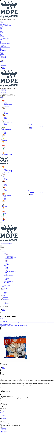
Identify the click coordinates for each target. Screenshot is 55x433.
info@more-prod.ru (3, 65)
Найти (1, 427)
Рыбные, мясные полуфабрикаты (27, 322)
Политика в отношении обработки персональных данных (9, 424)
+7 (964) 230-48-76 (3, 92)
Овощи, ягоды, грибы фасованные (11, 271)
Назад (7, 254)
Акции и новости (3, 413)
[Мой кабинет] (0, 223)
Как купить (3, 366)
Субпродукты (44, 322)
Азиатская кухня (34, 322)
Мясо (6, 266)
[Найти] (1, 21)
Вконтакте (3, 67)
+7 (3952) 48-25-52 (3, 56)
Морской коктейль (24, 325)
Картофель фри (39, 322)
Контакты (1, 412)
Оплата (3, 367)
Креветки (1, 325)
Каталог (5, 252)
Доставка (3, 368)
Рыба (6, 261)
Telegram (3, 68)
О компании (2, 411)
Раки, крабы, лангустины (17, 325)
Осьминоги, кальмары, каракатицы (8, 325)
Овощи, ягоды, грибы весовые (18, 322)
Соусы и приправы (48, 322)
